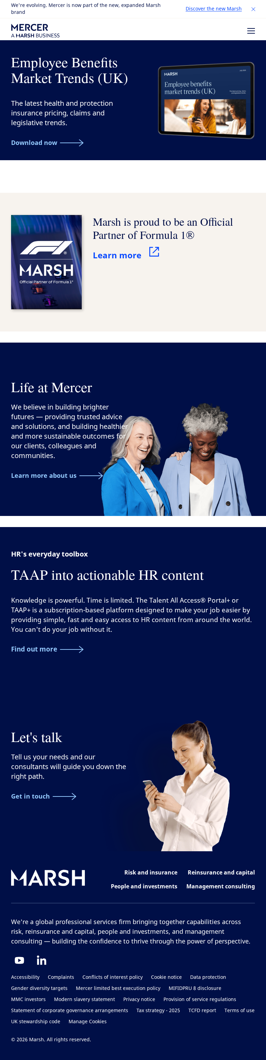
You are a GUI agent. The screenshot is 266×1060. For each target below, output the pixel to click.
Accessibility (25, 977)
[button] (253, 9)
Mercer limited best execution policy (118, 988)
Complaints (61, 977)
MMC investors (28, 999)
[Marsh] (48, 879)
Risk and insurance (150, 872)
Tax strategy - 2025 (158, 1010)
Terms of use (239, 1010)
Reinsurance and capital (221, 872)
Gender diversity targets (39, 988)
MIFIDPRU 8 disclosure (195, 988)
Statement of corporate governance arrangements (69, 1010)
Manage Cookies (88, 1021)
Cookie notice (166, 977)
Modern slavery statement (84, 999)
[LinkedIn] (41, 960)
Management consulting (220, 886)
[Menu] (251, 30)
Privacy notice (139, 999)
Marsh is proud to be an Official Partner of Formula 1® (163, 228)
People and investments (144, 886)
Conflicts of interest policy (112, 977)
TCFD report (202, 1010)
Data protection (208, 977)
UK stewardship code (35, 1021)
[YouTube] (19, 960)
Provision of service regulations (199, 999)
